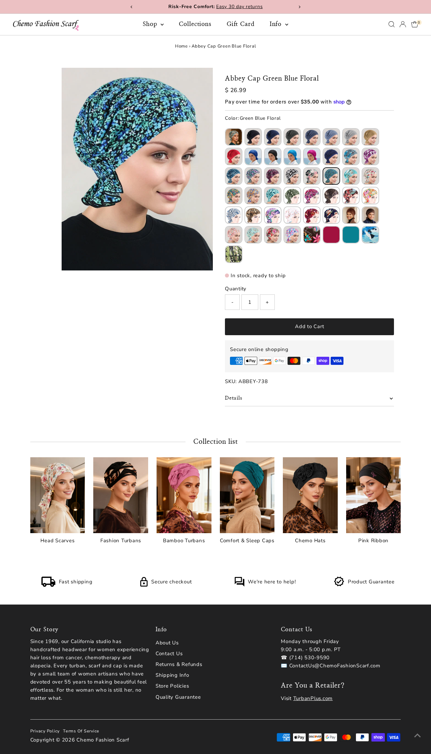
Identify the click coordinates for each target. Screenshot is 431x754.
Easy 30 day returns (239, 6)
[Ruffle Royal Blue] (253, 156)
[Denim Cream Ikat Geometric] (233, 215)
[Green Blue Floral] (331, 176)
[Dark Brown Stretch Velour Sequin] (370, 215)
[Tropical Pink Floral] (272, 234)
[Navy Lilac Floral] (272, 215)
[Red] (331, 234)
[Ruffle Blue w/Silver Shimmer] (331, 156)
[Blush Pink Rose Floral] (312, 176)
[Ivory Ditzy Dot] (292, 215)
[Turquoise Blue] (292, 156)
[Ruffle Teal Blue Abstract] (233, 176)
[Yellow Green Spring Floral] (233, 195)
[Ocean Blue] (370, 234)
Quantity (235, 288)
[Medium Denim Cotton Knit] (312, 137)
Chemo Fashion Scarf (102, 739)
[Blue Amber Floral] (253, 195)
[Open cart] (414, 24)
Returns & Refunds (179, 664)
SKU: (231, 381)
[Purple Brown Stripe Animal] (331, 195)
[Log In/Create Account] (403, 24)
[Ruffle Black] (272, 156)
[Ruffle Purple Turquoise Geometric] (253, 176)
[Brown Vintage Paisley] (312, 234)
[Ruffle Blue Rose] (351, 156)
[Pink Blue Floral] (292, 234)
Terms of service (81, 731)
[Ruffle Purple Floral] (370, 156)
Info (277, 24)
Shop (151, 24)
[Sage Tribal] (253, 234)
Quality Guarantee (178, 697)
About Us (167, 642)
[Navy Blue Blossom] (331, 215)
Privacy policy (45, 731)
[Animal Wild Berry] (272, 176)
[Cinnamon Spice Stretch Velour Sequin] (351, 215)
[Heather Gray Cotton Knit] (351, 137)
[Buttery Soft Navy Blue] (272, 137)
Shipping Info (172, 675)
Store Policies (172, 686)
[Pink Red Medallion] (312, 195)
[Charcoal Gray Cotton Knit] (292, 137)
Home (181, 46)
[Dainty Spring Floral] (370, 176)
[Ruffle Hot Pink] (312, 156)
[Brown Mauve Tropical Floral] (351, 195)
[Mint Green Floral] (272, 195)
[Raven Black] (253, 137)
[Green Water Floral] (351, 176)
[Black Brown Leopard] (253, 215)
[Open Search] (392, 24)
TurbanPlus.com (313, 698)
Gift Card (241, 24)
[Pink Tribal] (233, 234)
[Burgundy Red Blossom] (312, 215)
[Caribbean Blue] (351, 234)
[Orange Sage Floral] (370, 195)
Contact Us (169, 653)
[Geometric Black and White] (292, 176)
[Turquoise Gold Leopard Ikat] (233, 137)
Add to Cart (309, 326)
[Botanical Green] (233, 254)
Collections (195, 24)
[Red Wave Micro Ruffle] (233, 156)
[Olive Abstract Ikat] (292, 195)
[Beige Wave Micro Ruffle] (370, 137)
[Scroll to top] (417, 735)
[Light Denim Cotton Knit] (331, 137)
